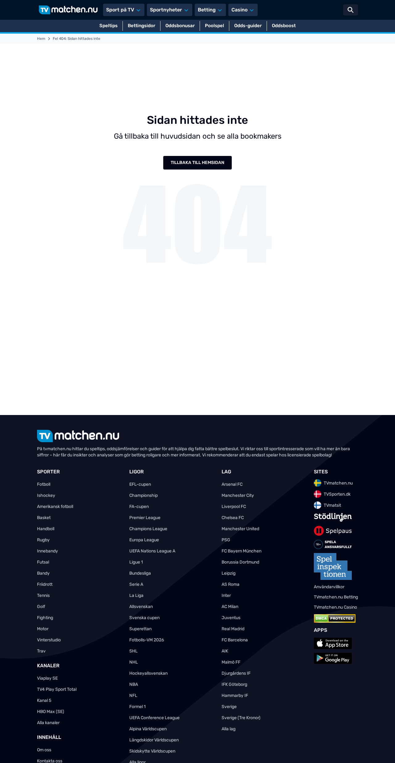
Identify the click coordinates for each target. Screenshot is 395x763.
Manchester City (238, 495)
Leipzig (228, 573)
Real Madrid (233, 628)
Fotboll (43, 484)
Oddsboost (284, 25)
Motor (42, 628)
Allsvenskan (141, 606)
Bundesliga (140, 573)
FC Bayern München (241, 551)
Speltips (108, 25)
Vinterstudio (49, 640)
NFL (133, 695)
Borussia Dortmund (240, 562)
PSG (226, 540)
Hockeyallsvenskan (148, 673)
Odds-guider (248, 25)
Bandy (43, 573)
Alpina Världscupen (148, 729)
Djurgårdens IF (236, 673)
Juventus (231, 617)
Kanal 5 (44, 700)
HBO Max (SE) (50, 711)
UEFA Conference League (154, 717)
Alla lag (228, 729)
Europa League (144, 540)
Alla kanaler (48, 722)
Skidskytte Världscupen (152, 751)
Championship (143, 495)
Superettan (140, 628)
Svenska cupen (144, 617)
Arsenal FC (232, 484)
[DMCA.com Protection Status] (335, 618)
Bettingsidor (141, 25)
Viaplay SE (47, 678)
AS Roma (230, 584)
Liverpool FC (234, 506)
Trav (41, 651)
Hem (41, 38)
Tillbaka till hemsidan (197, 162)
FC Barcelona (235, 640)
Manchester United (240, 528)
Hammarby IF (235, 695)
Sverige (229, 706)
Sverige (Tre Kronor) (241, 717)
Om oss (44, 750)
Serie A (136, 584)
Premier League (144, 517)
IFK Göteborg (234, 684)
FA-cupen (139, 506)
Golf (41, 606)
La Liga (136, 595)
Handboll (45, 528)
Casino (239, 10)
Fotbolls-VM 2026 (146, 640)
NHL (133, 662)
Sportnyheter (166, 10)
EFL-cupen (140, 484)
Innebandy (47, 551)
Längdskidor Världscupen (154, 740)
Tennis (43, 595)
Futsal (43, 562)
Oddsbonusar (180, 25)
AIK (225, 651)
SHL (133, 651)
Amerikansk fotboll (55, 506)
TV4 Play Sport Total (57, 689)
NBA (133, 684)
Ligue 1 (136, 562)
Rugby (43, 540)
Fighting (45, 617)
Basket (44, 517)
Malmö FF (231, 662)
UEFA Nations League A (152, 551)
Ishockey (46, 495)
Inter (226, 595)
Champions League (148, 528)
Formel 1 (137, 706)
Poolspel (214, 25)
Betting (207, 10)
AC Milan (230, 606)
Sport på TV (120, 10)
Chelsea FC (233, 517)
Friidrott (44, 584)
